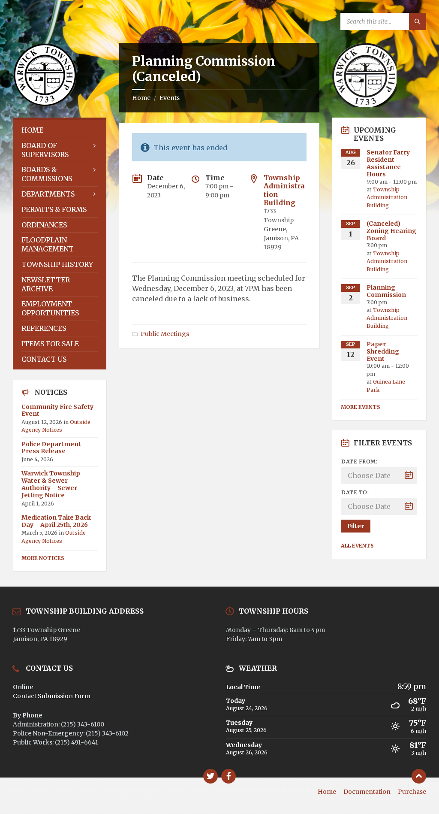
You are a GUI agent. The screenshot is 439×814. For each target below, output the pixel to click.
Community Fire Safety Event (57, 410)
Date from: (359, 461)
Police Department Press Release (51, 447)
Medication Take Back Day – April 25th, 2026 (56, 521)
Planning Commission (386, 291)
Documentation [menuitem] (367, 792)
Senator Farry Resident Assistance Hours (388, 163)
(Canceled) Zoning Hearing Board (391, 231)
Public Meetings (165, 334)
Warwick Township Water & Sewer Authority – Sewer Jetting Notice (50, 484)
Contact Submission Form (51, 696)
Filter (355, 526)
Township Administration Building (284, 190)
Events (169, 98)
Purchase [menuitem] (412, 792)
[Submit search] (417, 21)
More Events (360, 407)
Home (141, 98)
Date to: (355, 492)
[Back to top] (419, 776)
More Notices (42, 558)
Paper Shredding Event (383, 351)
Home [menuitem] (327, 792)
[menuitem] (59, 130)
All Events (357, 545)
